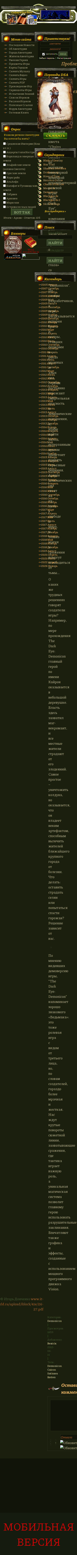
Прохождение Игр (20, 86)
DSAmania (13, 244)
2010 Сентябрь (50, 344)
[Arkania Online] (13, 258)
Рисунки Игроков (20, 101)
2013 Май (47, 401)
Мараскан (12, 202)
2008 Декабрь (50, 296)
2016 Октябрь (49, 498)
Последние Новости (21, 45)
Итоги (7, 217)
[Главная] (12, 23)
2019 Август (48, 551)
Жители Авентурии (21, 56)
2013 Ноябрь (49, 419)
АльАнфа (12, 181)
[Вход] (32, 23)
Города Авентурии (20, 52)
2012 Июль (48, 378)
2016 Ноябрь (49, 502)
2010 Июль (48, 341)
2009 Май (47, 299)
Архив (18, 217)
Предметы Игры (19, 64)
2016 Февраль (49, 483)
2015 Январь (49, 457)
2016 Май (47, 487)
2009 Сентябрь (50, 307)
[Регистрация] (22, 23)
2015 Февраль (49, 461)
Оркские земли (16, 173)
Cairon (51, 1369)
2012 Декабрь (49, 386)
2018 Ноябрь (49, 543)
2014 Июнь (48, 446)
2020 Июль (48, 558)
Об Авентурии (18, 49)
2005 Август (49, 284)
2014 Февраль (49, 431)
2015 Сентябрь (50, 472)
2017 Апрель (49, 513)
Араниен (12, 198)
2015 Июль (48, 464)
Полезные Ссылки (21, 105)
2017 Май (47, 517)
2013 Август (48, 412)
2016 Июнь (48, 491)
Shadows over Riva (54, 168)
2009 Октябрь (50, 311)
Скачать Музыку (19, 71)
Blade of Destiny (53, 160)
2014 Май (47, 442)
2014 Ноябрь (49, 453)
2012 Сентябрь (50, 382)
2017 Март (47, 509)
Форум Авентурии (20, 109)
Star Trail (49, 164)
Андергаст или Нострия (21, 152)
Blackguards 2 (51, 200)
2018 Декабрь (49, 547)
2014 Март (47, 434)
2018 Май (47, 539)
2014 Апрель (49, 438)
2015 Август (48, 468)
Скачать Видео (18, 75)
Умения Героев (18, 60)
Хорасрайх (13, 177)
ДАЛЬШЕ (55, 134)
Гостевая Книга (19, 112)
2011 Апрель (48, 356)
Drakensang (50, 172)
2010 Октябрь (49, 348)
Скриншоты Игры (20, 90)
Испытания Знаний (21, 94)
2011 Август (48, 363)
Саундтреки (54, 154)
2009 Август (49, 303)
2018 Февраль (49, 536)
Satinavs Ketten (52, 1375)
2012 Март (47, 371)
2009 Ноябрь (49, 314)
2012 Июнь (48, 374)
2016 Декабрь (49, 506)
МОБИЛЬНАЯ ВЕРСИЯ (38, 1534)
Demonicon (54, 1321)
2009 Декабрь (50, 318)
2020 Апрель (49, 554)
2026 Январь (49, 566)
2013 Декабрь (49, 423)
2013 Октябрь (49, 416)
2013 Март (47, 393)
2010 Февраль (49, 326)
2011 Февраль (49, 352)
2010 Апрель (49, 333)
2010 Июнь (48, 337)
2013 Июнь (48, 404)
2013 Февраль (49, 389)
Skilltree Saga (51, 204)
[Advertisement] (38, 1508)
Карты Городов (18, 67)
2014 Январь (49, 427)
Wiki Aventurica (30, 244)
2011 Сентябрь (50, 367)
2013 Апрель (49, 397)
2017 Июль (48, 521)
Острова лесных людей (21, 207)
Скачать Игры (17, 79)
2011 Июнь (47, 359)
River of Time (51, 176)
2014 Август (48, 449)
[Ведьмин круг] (55, 128)
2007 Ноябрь (49, 292)
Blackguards (50, 196)
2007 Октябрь (50, 288)
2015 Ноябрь (49, 476)
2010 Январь (49, 322)
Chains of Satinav (53, 184)
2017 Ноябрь (49, 528)
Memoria (48, 188)
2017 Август (48, 524)
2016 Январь (49, 479)
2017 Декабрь (49, 532)
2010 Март (47, 329)
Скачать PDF (17, 82)
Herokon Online (53, 180)
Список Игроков (19, 97)
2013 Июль (48, 408)
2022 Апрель (49, 562)
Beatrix (51, 1343)
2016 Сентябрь (50, 494)
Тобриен (11, 194)
